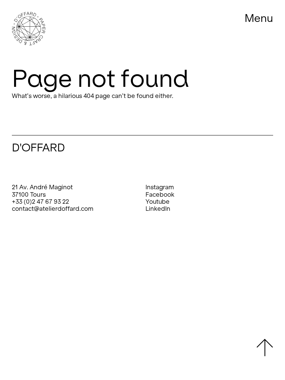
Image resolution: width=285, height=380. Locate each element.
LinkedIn (157, 208)
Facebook (159, 194)
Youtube (157, 201)
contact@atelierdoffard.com (53, 208)
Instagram (159, 187)
